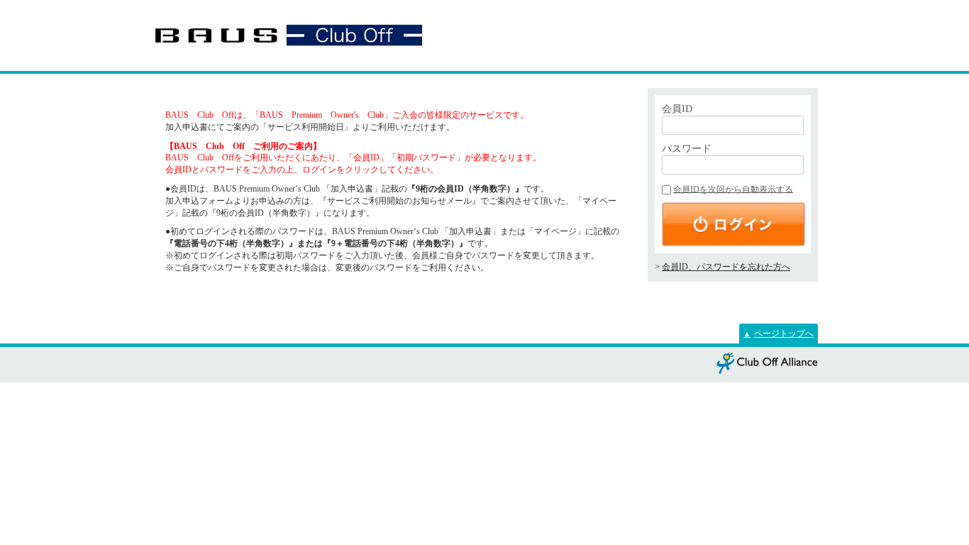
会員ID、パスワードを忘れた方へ (726, 267)
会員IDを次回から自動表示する (733, 189)
